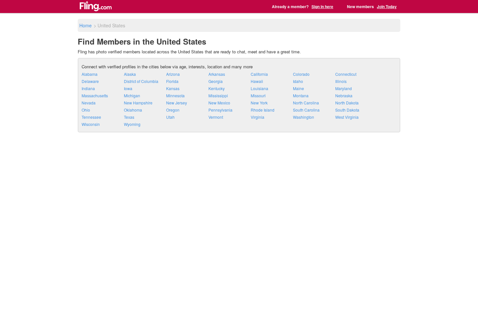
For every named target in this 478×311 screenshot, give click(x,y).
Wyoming (132, 124)
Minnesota (175, 95)
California (259, 74)
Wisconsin (91, 124)
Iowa (128, 88)
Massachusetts (95, 95)
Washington (303, 117)
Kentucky (216, 88)
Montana (301, 95)
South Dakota (347, 110)
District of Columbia (141, 81)
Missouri (258, 95)
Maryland (343, 88)
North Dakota (347, 102)
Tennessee (91, 117)
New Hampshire (138, 102)
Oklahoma (133, 110)
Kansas (172, 88)
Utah (170, 117)
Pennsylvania (220, 110)
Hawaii (257, 81)
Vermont (215, 117)
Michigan (132, 95)
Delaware (90, 81)
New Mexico (219, 102)
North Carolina (306, 102)
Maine (298, 88)
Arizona (173, 74)
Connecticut (345, 74)
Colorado (301, 74)
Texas (129, 117)
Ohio (86, 110)
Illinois (341, 81)
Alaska (130, 74)
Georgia (215, 81)
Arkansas (216, 74)
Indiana (88, 88)
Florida (172, 81)
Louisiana (259, 88)
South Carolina (306, 110)
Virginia (257, 117)
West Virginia (347, 117)
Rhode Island (262, 110)
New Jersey (176, 102)
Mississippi (218, 95)
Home (85, 25)
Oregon (172, 110)
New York (259, 102)
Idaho (298, 81)
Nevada (89, 102)
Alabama (90, 74)
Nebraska (343, 95)
